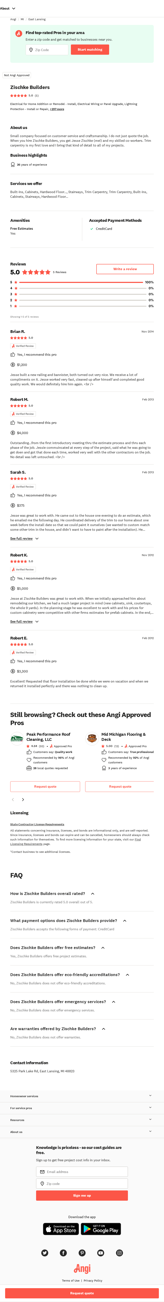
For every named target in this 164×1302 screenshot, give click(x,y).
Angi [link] (13, 19)
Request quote (45, 786)
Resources (17, 1120)
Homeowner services (24, 1096)
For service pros (21, 1108)
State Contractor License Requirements (37, 824)
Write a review (125, 269)
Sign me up (82, 1195)
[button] (12, 800)
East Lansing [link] (36, 19)
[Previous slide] (12, 799)
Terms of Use (70, 1280)
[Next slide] (23, 799)
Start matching (90, 49)
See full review (21, 538)
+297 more (57, 109)
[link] (45, 752)
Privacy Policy (93, 1280)
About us (16, 1132)
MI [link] (22, 19)
